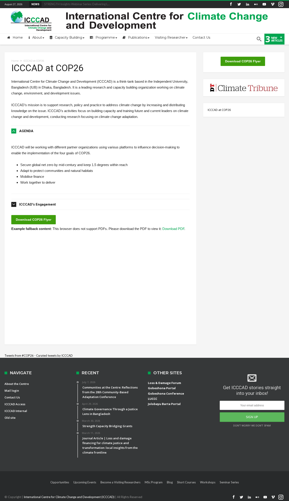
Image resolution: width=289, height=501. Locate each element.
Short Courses (186, 482)
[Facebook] (230, 4)
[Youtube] (264, 4)
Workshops (207, 482)
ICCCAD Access (15, 404)
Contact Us (12, 397)
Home (15, 60)
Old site (10, 418)
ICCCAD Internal (16, 411)
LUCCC (152, 399)
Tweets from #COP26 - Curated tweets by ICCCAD (39, 355)
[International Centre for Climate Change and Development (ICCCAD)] (140, 9)
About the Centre (17, 384)
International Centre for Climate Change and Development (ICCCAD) (69, 497)
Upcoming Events (84, 482)
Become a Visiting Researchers (120, 482)
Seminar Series (229, 482)
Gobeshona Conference (166, 393)
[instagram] (280, 4)
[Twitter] (239, 4)
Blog (170, 482)
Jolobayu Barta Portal (164, 404)
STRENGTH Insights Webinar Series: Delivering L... (76, 4)
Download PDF (173, 229)
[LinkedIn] (247, 4)
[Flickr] (255, 4)
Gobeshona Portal (162, 388)
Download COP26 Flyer (33, 219)
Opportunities (59, 482)
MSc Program (154, 482)
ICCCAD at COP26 (219, 110)
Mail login (12, 391)
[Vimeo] (272, 4)
